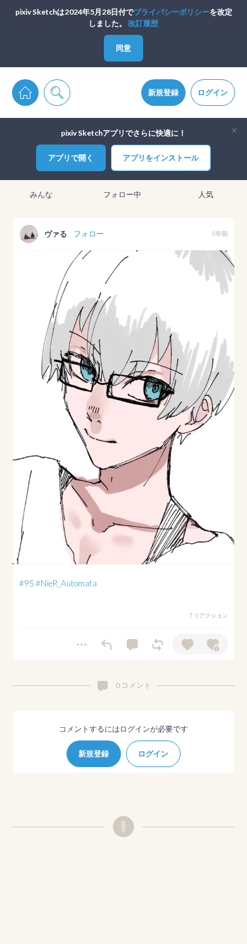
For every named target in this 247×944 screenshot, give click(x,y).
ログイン (213, 92)
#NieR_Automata (66, 583)
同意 (123, 48)
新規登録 (163, 92)
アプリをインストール (161, 157)
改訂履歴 (143, 23)
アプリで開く (71, 157)
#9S (26, 583)
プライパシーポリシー (172, 11)
